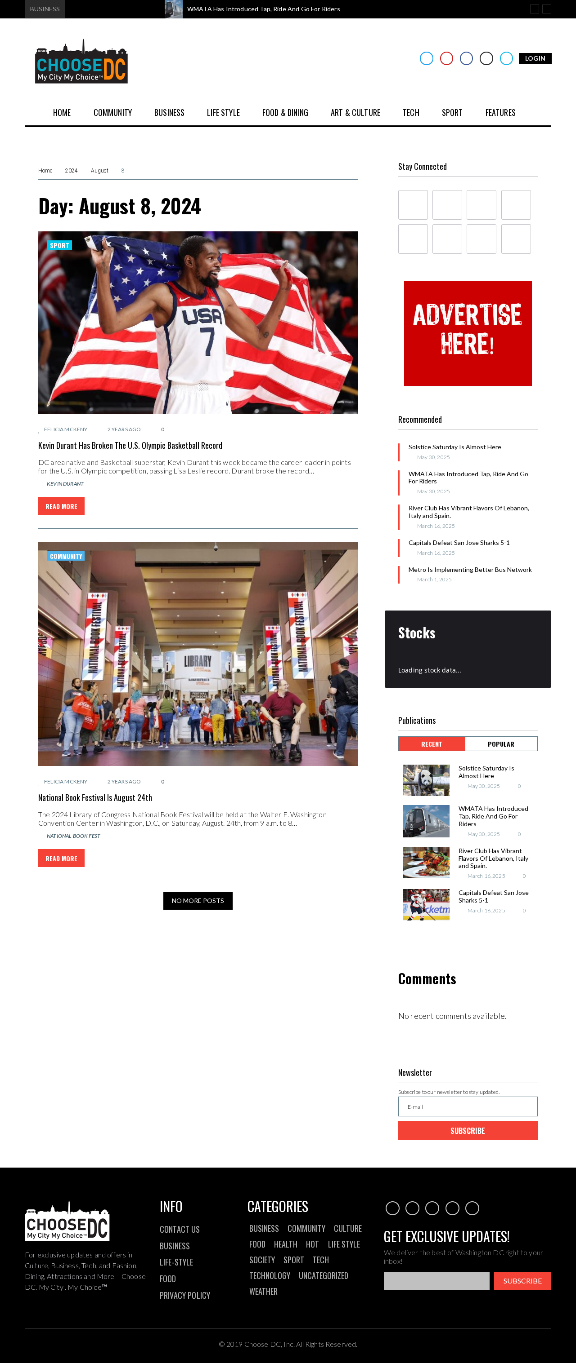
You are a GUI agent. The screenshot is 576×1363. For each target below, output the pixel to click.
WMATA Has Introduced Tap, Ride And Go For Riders (468, 477)
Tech (321, 1260)
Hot (312, 1244)
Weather (263, 1291)
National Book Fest (73, 835)
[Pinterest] (516, 239)
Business (264, 1228)
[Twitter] (426, 58)
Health (285, 1244)
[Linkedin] (516, 205)
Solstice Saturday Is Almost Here (455, 447)
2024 (71, 171)
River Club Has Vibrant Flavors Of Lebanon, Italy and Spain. (469, 511)
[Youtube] (446, 58)
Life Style (344, 1244)
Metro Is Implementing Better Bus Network (470, 569)
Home (45, 171)
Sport (59, 245)
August (99, 171)
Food (257, 1244)
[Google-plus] (481, 205)
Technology (269, 1275)
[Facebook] (466, 58)
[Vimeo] (506, 58)
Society (262, 1260)
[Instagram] (486, 58)
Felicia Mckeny (65, 429)
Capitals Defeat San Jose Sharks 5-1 (459, 542)
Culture (348, 1228)
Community (66, 556)
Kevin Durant (65, 483)
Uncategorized (323, 1275)
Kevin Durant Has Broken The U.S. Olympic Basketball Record (130, 445)
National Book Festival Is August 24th (95, 797)
